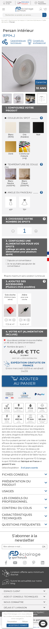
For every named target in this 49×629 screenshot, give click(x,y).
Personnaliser (12, 621)
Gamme (33, 20)
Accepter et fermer (18, 625)
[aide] (42, 119)
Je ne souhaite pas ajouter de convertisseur (21, 265)
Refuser (25, 621)
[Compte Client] (40, 9)
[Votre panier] (45, 9)
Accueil (4, 20)
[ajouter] (14, 320)
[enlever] (6, 320)
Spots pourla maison (17, 20)
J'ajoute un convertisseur (19, 260)
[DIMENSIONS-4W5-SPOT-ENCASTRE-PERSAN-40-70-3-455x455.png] (42, 98)
